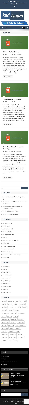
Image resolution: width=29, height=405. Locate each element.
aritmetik (11, 301)
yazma (4, 337)
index (17, 310)
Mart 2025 (5, 269)
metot (13, 319)
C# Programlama (7, 234)
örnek (16, 340)
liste (9, 316)
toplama (5, 334)
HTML (4, 237)
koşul (13, 313)
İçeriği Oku (8, 76)
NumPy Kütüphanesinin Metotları (11, 214)
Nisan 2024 (5, 278)
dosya (22, 304)
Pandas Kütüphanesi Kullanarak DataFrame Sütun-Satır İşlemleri (15, 202)
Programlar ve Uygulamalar (20, 3)
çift (10, 340)
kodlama (5, 313)
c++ (4, 304)
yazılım (12, 337)
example (12, 307)
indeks (10, 310)
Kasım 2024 (6, 272)
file (19, 307)
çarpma (20, 337)
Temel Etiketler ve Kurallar (12, 99)
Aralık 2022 (5, 289)
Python (4, 243)
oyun (4, 325)
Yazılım (4, 257)
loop (16, 316)
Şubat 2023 (5, 286)
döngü (4, 307)
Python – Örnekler (7, 249)
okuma (20, 319)
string (4, 331)
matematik (5, 319)
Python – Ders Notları (8, 246)
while (20, 334)
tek (17, 331)
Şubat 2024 (5, 280)
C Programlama (7, 229)
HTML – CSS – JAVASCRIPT (10, 240)
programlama (21, 325)
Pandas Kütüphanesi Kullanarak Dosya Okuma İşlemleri (14, 198)
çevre (4, 340)
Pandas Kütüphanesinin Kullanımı (11, 211)
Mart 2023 (5, 283)
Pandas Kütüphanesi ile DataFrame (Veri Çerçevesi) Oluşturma (13, 207)
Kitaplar (14, 4)
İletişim (11, 3)
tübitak (13, 334)
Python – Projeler (7, 251)
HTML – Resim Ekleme (11, 52)
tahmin (11, 331)
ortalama (21, 322)
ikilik (4, 310)
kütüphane (21, 313)
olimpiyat (5, 322)
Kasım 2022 (6, 292)
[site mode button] (23, 28)
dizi (16, 304)
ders (10, 304)
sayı (18, 328)
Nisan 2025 (5, 266)
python (5, 328)
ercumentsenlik (9, 54)
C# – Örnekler (6, 231)
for (24, 307)
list (3, 316)
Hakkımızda (5, 3)
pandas (11, 325)
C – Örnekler (6, 226)
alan (4, 301)
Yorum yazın (18, 54)
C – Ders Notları (6, 223)
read (12, 328)
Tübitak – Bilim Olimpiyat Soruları (11, 254)
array (18, 301)
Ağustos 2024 (6, 275)
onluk (13, 322)
